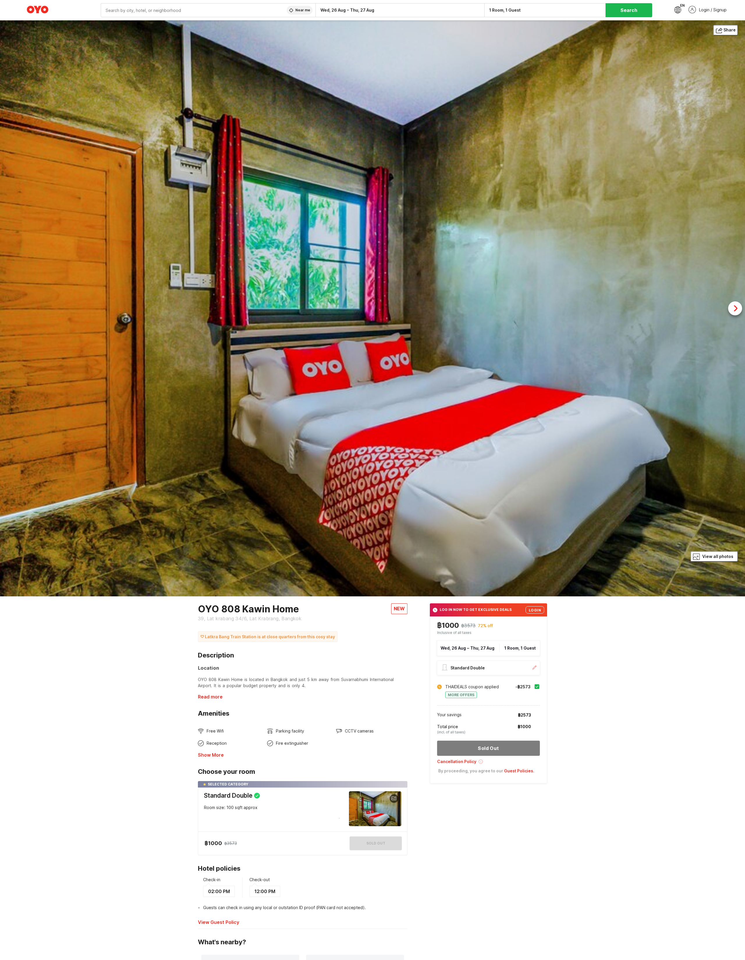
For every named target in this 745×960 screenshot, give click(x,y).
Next (735, 308)
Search (628, 10)
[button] (488, 763)
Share (729, 29)
